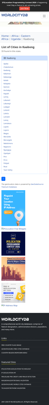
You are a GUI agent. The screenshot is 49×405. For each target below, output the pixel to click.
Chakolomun (8, 67)
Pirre (5, 160)
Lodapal (7, 107)
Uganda (16, 39)
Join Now (25, 8)
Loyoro (6, 130)
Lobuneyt (7, 103)
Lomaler (7, 117)
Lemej (6, 97)
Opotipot (7, 153)
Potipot (6, 163)
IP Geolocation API (8, 373)
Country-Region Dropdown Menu (14, 353)
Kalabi (6, 80)
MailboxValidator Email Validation (15, 381)
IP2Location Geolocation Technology (16, 369)
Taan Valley (8, 170)
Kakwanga (7, 77)
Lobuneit (7, 100)
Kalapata (7, 83)
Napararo (7, 147)
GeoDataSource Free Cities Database (15, 349)
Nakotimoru (8, 143)
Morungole (8, 140)
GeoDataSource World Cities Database (16, 384)
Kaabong (7, 70)
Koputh (6, 93)
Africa (15, 36)
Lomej (6, 120)
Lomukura (7, 123)
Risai (5, 166)
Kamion (6, 87)
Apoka (6, 64)
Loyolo (6, 127)
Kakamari (7, 73)
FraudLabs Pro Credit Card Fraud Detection (18, 377)
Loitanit (6, 110)
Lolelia (6, 113)
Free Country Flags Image (11, 345)
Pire (5, 156)
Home (5, 36)
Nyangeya (7, 150)
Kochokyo (7, 90)
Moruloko (7, 137)
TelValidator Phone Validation (13, 388)
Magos (6, 133)
